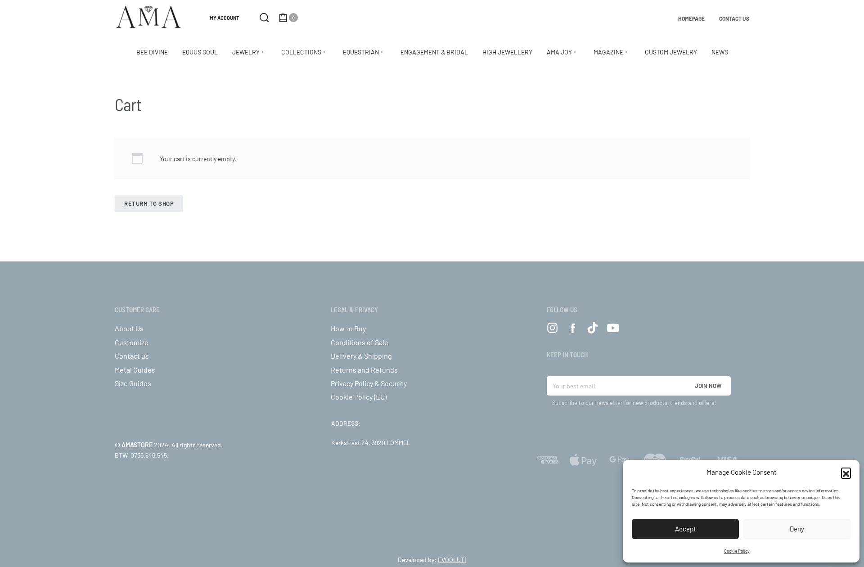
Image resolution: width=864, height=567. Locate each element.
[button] (846, 472)
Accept (685, 529)
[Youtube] (613, 327)
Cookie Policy (737, 551)
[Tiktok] (592, 327)
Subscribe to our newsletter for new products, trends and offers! (634, 402)
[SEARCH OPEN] (264, 17)
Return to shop (149, 203)
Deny (797, 529)
